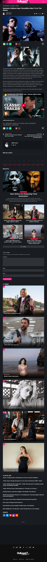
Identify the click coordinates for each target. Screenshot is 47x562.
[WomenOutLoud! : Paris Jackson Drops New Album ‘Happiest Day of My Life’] (23, 395)
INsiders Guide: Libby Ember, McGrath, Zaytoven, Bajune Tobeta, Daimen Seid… (34, 242)
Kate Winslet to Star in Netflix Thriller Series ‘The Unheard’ (18, 505)
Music (13, 218)
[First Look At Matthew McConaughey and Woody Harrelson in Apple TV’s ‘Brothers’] (23, 426)
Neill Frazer (9, 13)
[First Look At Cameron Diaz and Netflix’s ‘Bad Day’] (34, 212)
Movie (27, 123)
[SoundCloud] (16, 515)
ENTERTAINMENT (6, 5)
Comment (5, 256)
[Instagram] (15, 145)
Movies (17, 5)
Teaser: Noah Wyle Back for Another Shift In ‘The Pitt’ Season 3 (12, 242)
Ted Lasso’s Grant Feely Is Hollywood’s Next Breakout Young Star (20, 499)
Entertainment (9, 123)
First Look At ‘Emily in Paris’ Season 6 (13, 502)
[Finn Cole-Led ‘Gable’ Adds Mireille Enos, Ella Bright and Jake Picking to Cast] (23, 458)
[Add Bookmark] (43, 44)
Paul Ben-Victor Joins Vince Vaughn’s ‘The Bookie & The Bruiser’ (19, 491)
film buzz (22, 123)
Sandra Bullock (32, 123)
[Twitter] (13, 145)
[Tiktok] (17, 547)
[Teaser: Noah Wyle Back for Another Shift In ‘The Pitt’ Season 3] (13, 232)
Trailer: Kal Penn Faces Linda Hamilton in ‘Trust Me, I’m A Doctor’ (20, 488)
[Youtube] (10, 515)
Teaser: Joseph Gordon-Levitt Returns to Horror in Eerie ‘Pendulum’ (20, 477)
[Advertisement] (25, 534)
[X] (26, 547)
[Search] (43, 2)
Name (4, 268)
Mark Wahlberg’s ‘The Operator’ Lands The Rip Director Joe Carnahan (21, 508)
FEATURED (12, 5)
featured (14, 123)
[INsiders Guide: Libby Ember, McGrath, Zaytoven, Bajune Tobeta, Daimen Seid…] (34, 232)
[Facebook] (4, 515)
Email (4, 273)
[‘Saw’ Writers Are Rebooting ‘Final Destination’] (23, 181)
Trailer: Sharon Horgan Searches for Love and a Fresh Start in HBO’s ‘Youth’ (22, 480)
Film (18, 123)
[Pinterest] (33, 547)
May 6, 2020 (8, 14)
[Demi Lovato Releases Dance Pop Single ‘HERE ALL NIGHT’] (13, 212)
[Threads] (30, 547)
